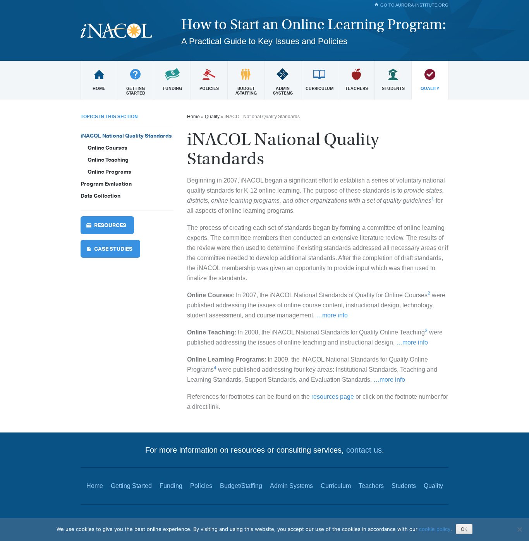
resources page (332, 396)
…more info (331, 315)
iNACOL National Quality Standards (126, 136)
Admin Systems (291, 485)
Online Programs (109, 172)
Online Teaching (108, 160)
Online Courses (107, 148)
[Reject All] (519, 529)
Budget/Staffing (241, 485)
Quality (212, 116)
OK (464, 529)
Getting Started (131, 485)
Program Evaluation (106, 184)
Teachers (371, 485)
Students (404, 485)
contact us (364, 450)
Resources (110, 225)
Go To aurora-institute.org (414, 5)
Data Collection (100, 196)
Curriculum (336, 485)
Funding (171, 485)
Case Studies (113, 249)
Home (193, 116)
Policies (201, 485)
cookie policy (434, 529)
